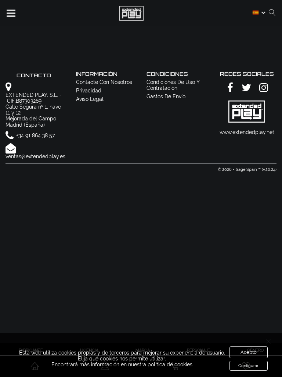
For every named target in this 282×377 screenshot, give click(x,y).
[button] (11, 13)
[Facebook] (229, 88)
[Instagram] (262, 88)
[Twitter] (245, 88)
